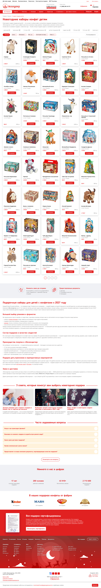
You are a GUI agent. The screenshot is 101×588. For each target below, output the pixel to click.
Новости (5, 539)
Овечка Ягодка (47, 57)
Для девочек (40, 548)
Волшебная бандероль (69, 147)
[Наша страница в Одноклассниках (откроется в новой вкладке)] (56, 573)
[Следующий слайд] (97, 502)
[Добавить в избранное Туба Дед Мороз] (58, 218)
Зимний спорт (85, 265)
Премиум (16, 548)
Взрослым (31, 1)
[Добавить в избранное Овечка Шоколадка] (77, 247)
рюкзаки (6, 323)
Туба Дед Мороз (47, 235)
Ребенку (39, 546)
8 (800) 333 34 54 (51, 6)
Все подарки (81, 539)
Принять (95, 585)
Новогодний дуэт (28, 235)
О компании (59, 11)
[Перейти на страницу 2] (58, 278)
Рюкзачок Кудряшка (10, 206)
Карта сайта (6, 576)
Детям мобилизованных (39, 30)
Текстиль (25, 11)
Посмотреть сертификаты (36, 529)
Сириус (6, 57)
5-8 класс (76, 30)
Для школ (70, 546)
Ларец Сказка (47, 206)
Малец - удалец (86, 235)
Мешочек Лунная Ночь (88, 176)
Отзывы (24, 539)
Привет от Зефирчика (10, 235)
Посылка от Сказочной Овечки (88, 116)
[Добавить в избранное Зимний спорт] (97, 247)
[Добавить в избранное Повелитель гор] (77, 98)
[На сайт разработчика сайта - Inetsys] (93, 575)
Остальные (5, 553)
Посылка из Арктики (29, 265)
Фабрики (31, 539)
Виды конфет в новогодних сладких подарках (79, 408)
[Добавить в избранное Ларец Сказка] (58, 188)
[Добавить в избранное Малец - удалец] (97, 218)
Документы (51, 539)
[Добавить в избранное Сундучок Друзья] (97, 129)
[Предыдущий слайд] (3, 502)
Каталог (8, 11)
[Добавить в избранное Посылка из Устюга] (97, 39)
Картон (17, 11)
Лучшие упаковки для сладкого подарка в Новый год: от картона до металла (17, 408)
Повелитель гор (67, 116)
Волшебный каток (48, 86)
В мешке (34, 11)
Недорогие (17, 546)
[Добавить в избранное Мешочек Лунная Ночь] (97, 159)
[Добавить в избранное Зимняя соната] (19, 129)
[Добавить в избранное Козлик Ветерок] (97, 188)
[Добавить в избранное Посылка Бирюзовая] (19, 159)
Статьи (19, 539)
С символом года (57, 546)
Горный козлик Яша (10, 265)
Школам (14, 1)
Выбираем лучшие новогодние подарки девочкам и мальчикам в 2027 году (48, 408)
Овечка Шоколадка (68, 265)
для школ (29, 364)
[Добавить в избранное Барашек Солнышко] (77, 68)
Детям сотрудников (54, 30)
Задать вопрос (93, 539)
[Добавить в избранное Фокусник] (58, 129)
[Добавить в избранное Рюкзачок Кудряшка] (19, 188)
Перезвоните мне (51, 7)
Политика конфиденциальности (11, 580)
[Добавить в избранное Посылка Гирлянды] (58, 98)
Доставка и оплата (71, 11)
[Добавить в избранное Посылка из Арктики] (38, 247)
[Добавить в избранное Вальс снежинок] (38, 188)
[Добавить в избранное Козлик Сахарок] (97, 68)
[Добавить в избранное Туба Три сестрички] (77, 159)
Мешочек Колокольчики (69, 235)
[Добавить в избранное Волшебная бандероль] (77, 129)
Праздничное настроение (50, 176)
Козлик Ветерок (86, 206)
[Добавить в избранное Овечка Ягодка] (58, 39)
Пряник (25, 176)
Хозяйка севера (8, 86)
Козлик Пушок (8, 116)
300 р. (15, 554)
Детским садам (7, 1)
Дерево (42, 11)
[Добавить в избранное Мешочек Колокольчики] (77, 218)
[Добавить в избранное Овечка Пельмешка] (38, 68)
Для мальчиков (41, 550)
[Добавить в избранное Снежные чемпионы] (38, 129)
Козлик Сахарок (86, 86)
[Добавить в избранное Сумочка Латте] (77, 39)
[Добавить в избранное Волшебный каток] (58, 68)
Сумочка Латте (66, 57)
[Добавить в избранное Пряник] (38, 159)
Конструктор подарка (42, 1)
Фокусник (46, 147)
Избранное (83, 6)
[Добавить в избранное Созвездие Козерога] (38, 39)
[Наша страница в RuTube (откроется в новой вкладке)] (59, 573)
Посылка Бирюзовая (10, 176)
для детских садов (21, 364)
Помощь (44, 539)
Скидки (96, 11)
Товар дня (88, 11)
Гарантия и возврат (8, 578)
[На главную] (11, 6)
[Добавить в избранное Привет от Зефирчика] (19, 218)
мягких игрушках (13, 319)
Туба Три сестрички (68, 176)
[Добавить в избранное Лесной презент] (77, 188)
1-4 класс (27, 30)
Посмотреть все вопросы (50, 459)
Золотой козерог (48, 265)
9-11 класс (86, 30)
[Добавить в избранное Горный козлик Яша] (19, 247)
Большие (28, 546)
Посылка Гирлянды (49, 116)
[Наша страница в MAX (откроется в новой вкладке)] (50, 573)
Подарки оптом (72, 550)
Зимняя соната (8, 147)
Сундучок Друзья (86, 147)
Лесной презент (67, 206)
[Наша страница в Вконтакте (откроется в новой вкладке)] (53, 573)
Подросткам (66, 30)
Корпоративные (22, 1)
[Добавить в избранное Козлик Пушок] (19, 98)
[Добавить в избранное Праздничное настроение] (58, 159)
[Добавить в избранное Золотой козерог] (58, 247)
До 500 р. (16, 550)
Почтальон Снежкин (29, 116)
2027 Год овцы (53, 1)
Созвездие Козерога (29, 57)
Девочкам (7, 30)
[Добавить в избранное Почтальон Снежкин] (38, 98)
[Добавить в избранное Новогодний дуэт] (38, 218)
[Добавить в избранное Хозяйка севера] (19, 68)
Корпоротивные (72, 548)
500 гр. (28, 550)
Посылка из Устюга (87, 57)
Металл (5, 548)
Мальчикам (16, 30)
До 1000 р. (16, 551)
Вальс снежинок (28, 206)
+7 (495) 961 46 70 (65, 6)
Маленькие (29, 548)
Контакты (37, 539)
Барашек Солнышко (68, 86)
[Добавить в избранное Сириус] (19, 39)
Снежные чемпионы (29, 147)
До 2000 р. (16, 553)
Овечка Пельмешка (29, 86)
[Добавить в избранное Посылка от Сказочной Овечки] (97, 98)
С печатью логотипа (58, 548)
